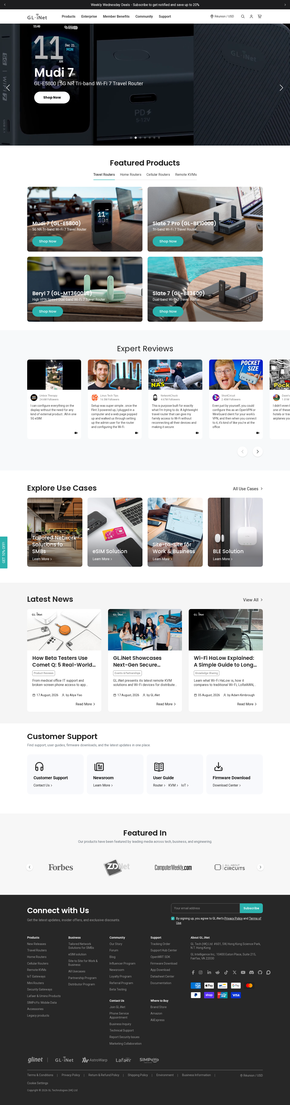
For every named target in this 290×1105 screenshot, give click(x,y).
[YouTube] (243, 972)
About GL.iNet (200, 937)
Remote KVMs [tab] (186, 175)
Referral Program (121, 983)
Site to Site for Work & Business (83, 963)
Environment (165, 1075)
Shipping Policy (138, 1075)
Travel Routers (37, 950)
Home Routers (36, 957)
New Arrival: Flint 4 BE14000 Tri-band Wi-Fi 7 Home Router (145, 5)
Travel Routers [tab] (104, 175)
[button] (131, 138)
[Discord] (251, 972)
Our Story (116, 944)
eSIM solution (77, 954)
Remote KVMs (36, 970)
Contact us (42, 785)
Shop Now (47, 241)
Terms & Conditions (40, 1075)
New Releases (36, 944)
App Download (160, 970)
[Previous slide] (5, 5)
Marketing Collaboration (126, 1043)
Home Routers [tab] (130, 175)
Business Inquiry (120, 1024)
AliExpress (158, 1020)
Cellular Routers (37, 963)
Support (165, 16)
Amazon (156, 1013)
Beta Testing (118, 989)
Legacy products (38, 1015)
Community (144, 16)
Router (158, 785)
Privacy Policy (233, 918)
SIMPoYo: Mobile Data (42, 1002)
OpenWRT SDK (160, 957)
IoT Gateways (36, 976)
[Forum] (268, 972)
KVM (172, 785)
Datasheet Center (162, 976)
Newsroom (117, 970)
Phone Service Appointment (119, 1015)
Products (68, 16)
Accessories (35, 1009)
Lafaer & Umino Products (44, 996)
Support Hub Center (164, 950)
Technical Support (122, 1030)
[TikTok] (226, 972)
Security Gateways (39, 989)
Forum (114, 950)
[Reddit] (217, 972)
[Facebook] (193, 972)
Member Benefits (116, 16)
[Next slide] (285, 5)
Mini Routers (35, 983)
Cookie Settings (37, 1083)
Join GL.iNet (117, 1007)
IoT (183, 785)
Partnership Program (82, 978)
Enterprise (89, 16)
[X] (234, 972)
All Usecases (76, 971)
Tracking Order (160, 944)
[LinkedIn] (209, 972)
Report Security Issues (124, 1037)
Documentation (161, 983)
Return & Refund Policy (104, 1075)
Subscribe (251, 908)
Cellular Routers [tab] (158, 175)
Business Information (196, 1075)
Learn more (101, 785)
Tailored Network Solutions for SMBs (81, 946)
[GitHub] (260, 972)
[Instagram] (200, 972)
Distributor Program (81, 984)
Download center (225, 785)
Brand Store (159, 1007)
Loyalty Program (121, 976)
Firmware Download (164, 963)
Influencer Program (122, 963)
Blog (112, 957)
